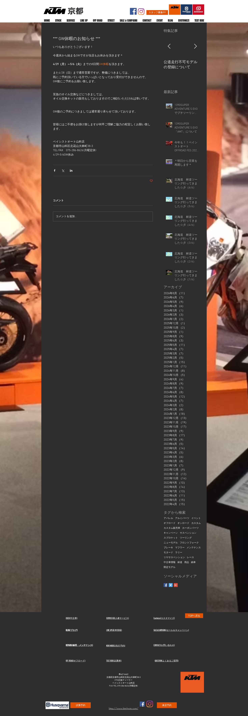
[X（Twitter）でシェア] (62, 170)
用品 (186, 562)
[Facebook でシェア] (54, 170)
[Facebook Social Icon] (133, 11)
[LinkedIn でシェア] (71, 170)
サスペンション (188, 533)
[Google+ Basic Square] (176, 585)
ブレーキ (168, 547)
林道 (179, 562)
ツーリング (186, 537)
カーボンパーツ (190, 528)
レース (190, 557)
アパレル (168, 518)
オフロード (169, 523)
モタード (168, 552)
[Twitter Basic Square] (171, 585)
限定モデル (169, 567)
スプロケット (171, 537)
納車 (193, 562)
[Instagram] (141, 11)
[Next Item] (195, 46)
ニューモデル (171, 542)
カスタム (196, 523)
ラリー (178, 552)
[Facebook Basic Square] (166, 585)
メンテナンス (194, 547)
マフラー (180, 547)
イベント (196, 518)
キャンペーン (171, 533)
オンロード (183, 523)
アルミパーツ (182, 518)
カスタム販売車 (172, 528)
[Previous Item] (169, 46)
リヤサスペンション (174, 557)
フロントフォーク (189, 542)
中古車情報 (169, 562)
